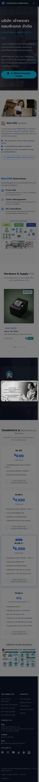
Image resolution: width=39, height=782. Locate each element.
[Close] (35, 383)
